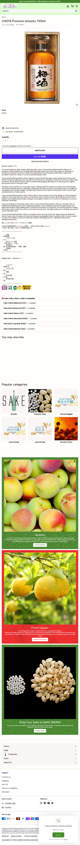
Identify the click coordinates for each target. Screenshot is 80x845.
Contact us (6, 777)
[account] (67, 6)
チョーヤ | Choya (8, 24)
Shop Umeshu (40, 545)
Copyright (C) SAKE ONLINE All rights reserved (19, 840)
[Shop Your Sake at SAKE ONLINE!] (40, 683)
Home (4, 17)
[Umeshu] (40, 496)
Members (5, 792)
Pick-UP (5, 784)
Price (4, 110)
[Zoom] (77, 105)
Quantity (5, 137)
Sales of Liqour (16, 836)
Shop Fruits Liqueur (40, 639)
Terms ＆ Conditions (10, 788)
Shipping (13, 146)
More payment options (40, 161)
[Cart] (72, 6)
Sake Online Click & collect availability (19, 298)
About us (5, 836)
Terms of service (30, 836)
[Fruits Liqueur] (40, 588)
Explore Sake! (39, 731)
